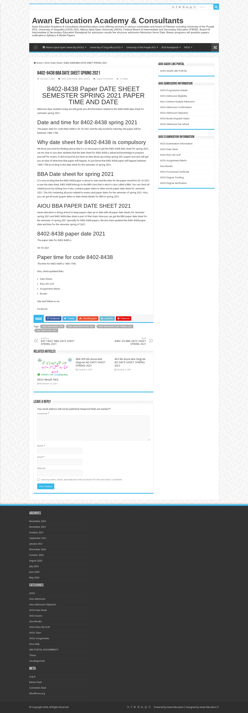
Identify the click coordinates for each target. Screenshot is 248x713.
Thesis (32, 655)
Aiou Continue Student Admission (177, 101)
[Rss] (173, 7)
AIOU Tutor (35, 632)
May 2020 (34, 577)
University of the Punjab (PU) (141, 47)
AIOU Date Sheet (53, 62)
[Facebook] (176, 7)
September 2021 (37, 538)
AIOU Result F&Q (47, 379)
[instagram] (194, 7)
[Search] (216, 7)
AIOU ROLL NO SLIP (170, 155)
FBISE (187, 47)
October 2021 (36, 532)
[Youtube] (190, 7)
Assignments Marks (50, 288)
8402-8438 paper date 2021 (81, 326)
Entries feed (35, 682)
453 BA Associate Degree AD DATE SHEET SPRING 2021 (129, 362)
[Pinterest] (183, 7)
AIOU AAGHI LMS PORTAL (173, 70)
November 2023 (37, 521)
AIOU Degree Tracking (172, 177)
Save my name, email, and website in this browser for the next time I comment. (81, 479)
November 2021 (37, 526)
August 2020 (35, 560)
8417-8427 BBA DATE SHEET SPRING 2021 (58, 341)
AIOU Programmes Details (174, 90)
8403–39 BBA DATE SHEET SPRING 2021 (130, 341)
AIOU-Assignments (39, 638)
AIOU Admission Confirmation (176, 107)
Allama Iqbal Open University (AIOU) (65, 47)
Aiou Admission (37, 599)
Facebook (42, 309)
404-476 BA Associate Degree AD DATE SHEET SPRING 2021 (91, 362)
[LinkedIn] (187, 7)
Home (35, 47)
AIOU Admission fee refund (174, 124)
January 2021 (36, 543)
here (65, 188)
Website (41, 468)
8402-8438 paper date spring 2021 (115, 326)
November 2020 (37, 549)
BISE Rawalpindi (170, 47)
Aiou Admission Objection (42, 604)
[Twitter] (179, 7)
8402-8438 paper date (52, 326)
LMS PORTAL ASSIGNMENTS (43, 649)
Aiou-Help (34, 644)
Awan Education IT (209, 707)
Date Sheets (46, 279)
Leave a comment (105, 79)
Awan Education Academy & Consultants (108, 20)
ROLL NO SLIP (47, 283)
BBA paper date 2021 (47, 330)
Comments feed (37, 687)
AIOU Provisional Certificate (174, 171)
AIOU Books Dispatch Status (175, 118)
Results (43, 293)
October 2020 (36, 555)
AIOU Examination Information (176, 143)
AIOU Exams (84, 79)
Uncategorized (37, 661)
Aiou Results (166, 166)
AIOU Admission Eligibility (173, 96)
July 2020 (33, 566)
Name (41, 445)
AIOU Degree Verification (173, 183)
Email (40, 457)
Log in (32, 676)
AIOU (32, 593)
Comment (43, 413)
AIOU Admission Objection (174, 112)
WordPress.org (37, 693)
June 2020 (34, 572)
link (50, 192)
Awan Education (175, 707)
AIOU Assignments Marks (173, 160)
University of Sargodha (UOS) (105, 47)
